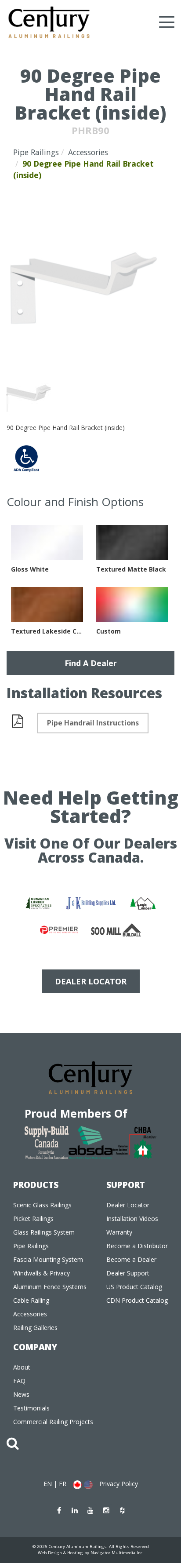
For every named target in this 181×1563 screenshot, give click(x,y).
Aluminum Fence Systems (50, 1286)
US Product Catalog (134, 1286)
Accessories (88, 152)
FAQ (19, 1381)
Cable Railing (31, 1300)
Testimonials (31, 1408)
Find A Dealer (91, 663)
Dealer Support (127, 1273)
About (21, 1367)
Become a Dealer (131, 1259)
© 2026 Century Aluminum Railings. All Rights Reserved (91, 1546)
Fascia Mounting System (48, 1259)
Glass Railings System (44, 1232)
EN (47, 1483)
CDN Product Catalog (137, 1300)
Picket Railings (33, 1218)
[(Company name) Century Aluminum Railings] (49, 22)
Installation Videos (132, 1218)
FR (62, 1483)
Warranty (119, 1232)
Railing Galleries (35, 1327)
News (21, 1394)
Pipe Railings (36, 152)
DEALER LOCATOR (91, 981)
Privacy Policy (118, 1483)
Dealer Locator (127, 1205)
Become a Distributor (137, 1246)
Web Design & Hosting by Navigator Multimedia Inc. (91, 1553)
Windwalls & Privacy (41, 1273)
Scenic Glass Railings (42, 1205)
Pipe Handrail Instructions (93, 723)
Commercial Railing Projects (53, 1421)
